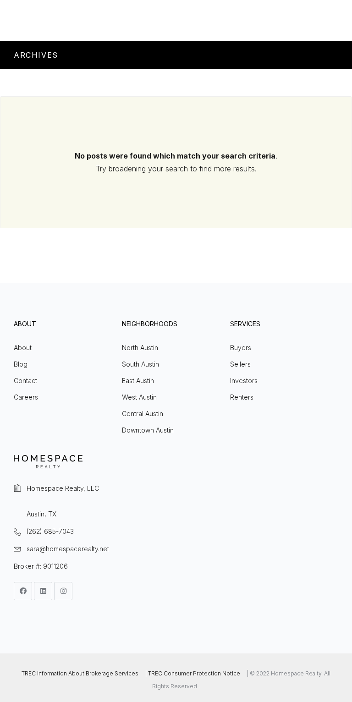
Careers (26, 397)
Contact (25, 380)
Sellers (240, 364)
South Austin (140, 364)
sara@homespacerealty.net (68, 549)
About (23, 347)
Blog (21, 364)
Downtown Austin (148, 430)
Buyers (240, 347)
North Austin (140, 347)
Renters (241, 397)
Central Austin (142, 413)
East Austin (138, 380)
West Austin (139, 397)
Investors (244, 380)
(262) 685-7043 (50, 531)
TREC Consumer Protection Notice (194, 673)
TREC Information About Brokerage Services (80, 673)
